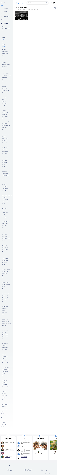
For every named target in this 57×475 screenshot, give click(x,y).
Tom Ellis (4, 378)
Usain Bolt (4, 389)
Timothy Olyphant (5, 369)
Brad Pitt (4, 84)
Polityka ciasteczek (44, 470)
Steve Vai (4, 360)
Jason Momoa (5, 190)
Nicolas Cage (5, 291)
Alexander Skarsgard (6, 64)
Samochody (3, 424)
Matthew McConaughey (7, 269)
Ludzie (2, 39)
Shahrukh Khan (5, 349)
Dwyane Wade (5, 132)
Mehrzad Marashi (5, 271)
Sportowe (3, 428)
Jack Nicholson (5, 169)
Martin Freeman (5, 262)
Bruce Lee (4, 86)
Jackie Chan (4, 171)
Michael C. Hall (5, 277)
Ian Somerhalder (5, 164)
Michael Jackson (5, 282)
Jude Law (4, 219)
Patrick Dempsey (5, 295)
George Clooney (5, 147)
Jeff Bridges (4, 197)
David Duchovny (5, 121)
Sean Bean (4, 345)
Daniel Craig (4, 114)
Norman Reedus (5, 293)
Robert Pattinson (5, 325)
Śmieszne (3, 426)
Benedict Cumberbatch (7, 79)
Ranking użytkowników (28, 468)
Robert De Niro (5, 319)
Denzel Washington (6, 125)
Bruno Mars (4, 88)
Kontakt (42, 468)
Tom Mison (4, 384)
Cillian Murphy (5, 103)
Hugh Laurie (4, 160)
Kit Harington (4, 230)
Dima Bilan (4, 127)
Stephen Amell (5, 356)
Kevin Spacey (4, 227)
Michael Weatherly (6, 284)
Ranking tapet (9, 470)
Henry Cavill (4, 153)
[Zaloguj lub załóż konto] (54, 3)
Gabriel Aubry (5, 145)
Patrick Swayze (5, 297)
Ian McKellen (4, 162)
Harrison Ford (5, 151)
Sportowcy (4, 354)
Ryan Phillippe (5, 336)
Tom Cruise (4, 375)
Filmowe (3, 26)
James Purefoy (5, 177)
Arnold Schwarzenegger (7, 75)
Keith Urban (4, 225)
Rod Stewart (4, 328)
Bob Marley (4, 81)
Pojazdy (2, 417)
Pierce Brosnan (5, 306)
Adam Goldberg (35, 9)
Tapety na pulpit (19, 9)
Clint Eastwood (5, 105)
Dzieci (3, 42)
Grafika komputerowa (5, 28)
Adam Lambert (5, 51)
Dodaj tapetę (9, 466)
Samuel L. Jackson (6, 341)
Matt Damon (4, 267)
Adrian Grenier (5, 53)
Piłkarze (3, 310)
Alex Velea (4, 62)
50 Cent (4, 49)
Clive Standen (5, 108)
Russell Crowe (5, 332)
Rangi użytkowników (28, 470)
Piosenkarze (4, 308)
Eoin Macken (4, 140)
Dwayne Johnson (5, 129)
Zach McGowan (5, 399)
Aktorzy (3, 55)
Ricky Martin (4, 317)
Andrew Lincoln (5, 68)
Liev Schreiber (5, 243)
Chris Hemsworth (5, 97)
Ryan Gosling (5, 334)
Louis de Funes (5, 247)
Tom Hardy (4, 382)
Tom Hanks (4, 380)
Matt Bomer (4, 264)
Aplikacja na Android (44, 471)
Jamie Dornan (5, 179)
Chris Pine (4, 99)
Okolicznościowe (4, 415)
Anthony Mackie (5, 71)
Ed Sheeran (4, 136)
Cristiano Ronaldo (5, 112)
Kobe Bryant (4, 232)
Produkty (3, 420)
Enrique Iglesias (5, 138)
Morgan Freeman (5, 288)
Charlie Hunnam (5, 90)
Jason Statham (5, 192)
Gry (2, 30)
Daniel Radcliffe (5, 116)
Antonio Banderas (5, 73)
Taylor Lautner (5, 365)
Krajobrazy (3, 37)
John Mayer (4, 210)
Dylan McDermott (5, 134)
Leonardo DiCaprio (6, 238)
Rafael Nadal (4, 312)
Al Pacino (4, 57)
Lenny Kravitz (4, 236)
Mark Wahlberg (5, 258)
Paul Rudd (4, 299)
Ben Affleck (4, 77)
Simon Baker (4, 351)
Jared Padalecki (5, 188)
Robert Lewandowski (6, 323)
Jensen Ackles (5, 199)
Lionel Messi (4, 245)
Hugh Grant (4, 155)
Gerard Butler (5, 149)
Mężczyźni (4, 46)
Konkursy (8, 468)
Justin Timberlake (5, 221)
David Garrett (4, 123)
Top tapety (9, 469)
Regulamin (42, 466)
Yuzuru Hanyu (5, 395)
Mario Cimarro (5, 251)
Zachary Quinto (5, 402)
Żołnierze (4, 406)
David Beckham (5, 118)
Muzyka (2, 413)
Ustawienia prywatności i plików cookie (47, 473)
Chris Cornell (4, 92)
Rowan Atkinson (5, 330)
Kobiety (3, 44)
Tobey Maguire (5, 371)
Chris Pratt (4, 101)
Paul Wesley (4, 304)
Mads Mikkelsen (5, 249)
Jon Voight (4, 216)
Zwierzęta (3, 430)
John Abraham (5, 208)
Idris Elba (4, 166)
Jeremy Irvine (5, 201)
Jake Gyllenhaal (5, 173)
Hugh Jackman (5, 158)
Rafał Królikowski (5, 314)
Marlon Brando (5, 260)
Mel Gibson (4, 273)
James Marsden (5, 175)
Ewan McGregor (5, 142)
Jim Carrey (4, 203)
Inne (2, 32)
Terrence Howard (5, 367)
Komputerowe (4, 35)
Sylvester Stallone (5, 362)
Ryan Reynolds (5, 338)
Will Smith (4, 393)
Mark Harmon (5, 256)
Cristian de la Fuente (6, 110)
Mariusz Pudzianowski (6, 253)
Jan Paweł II (4, 184)
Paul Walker (4, 301)
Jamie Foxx (4, 182)
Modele (3, 286)
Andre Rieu (4, 66)
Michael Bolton (5, 275)
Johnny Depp (5, 212)
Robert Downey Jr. (6, 321)
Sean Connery (5, 347)
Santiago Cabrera (5, 343)
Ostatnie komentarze (28, 469)
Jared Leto (4, 186)
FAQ (41, 469)
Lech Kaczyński (5, 234)
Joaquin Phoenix (5, 206)
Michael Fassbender (6, 280)
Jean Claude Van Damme (7, 195)
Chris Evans (4, 94)
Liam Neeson (5, 240)
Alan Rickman (5, 60)
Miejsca (2, 411)
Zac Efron (4, 397)
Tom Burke (4, 373)
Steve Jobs (4, 358)
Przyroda (3, 422)
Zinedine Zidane (5, 404)
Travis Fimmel (5, 386)
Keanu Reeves (5, 223)
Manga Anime (4, 409)
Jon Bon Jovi (4, 214)
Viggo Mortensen (5, 391)
